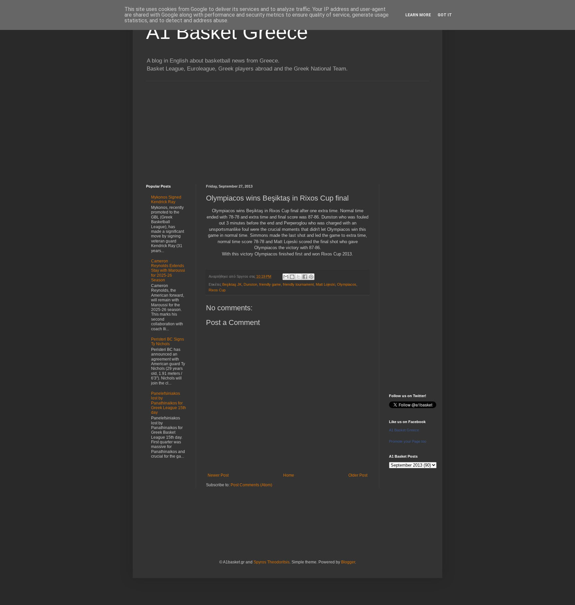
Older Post (357, 475)
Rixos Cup (217, 290)
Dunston (250, 284)
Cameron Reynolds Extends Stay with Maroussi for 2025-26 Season (168, 271)
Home (288, 475)
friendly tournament (298, 284)
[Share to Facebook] (304, 276)
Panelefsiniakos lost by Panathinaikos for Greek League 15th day (168, 403)
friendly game (270, 284)
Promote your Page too (407, 441)
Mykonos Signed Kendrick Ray (166, 199)
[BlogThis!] (292, 276)
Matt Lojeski (325, 284)
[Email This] (286, 276)
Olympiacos (346, 284)
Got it (445, 15)
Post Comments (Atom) (251, 485)
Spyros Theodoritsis (271, 562)
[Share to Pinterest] (311, 276)
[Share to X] (298, 276)
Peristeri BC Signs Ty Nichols (167, 341)
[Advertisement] (287, 127)
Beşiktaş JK (232, 284)
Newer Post (218, 475)
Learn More (418, 15)
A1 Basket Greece (227, 32)
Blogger (348, 562)
